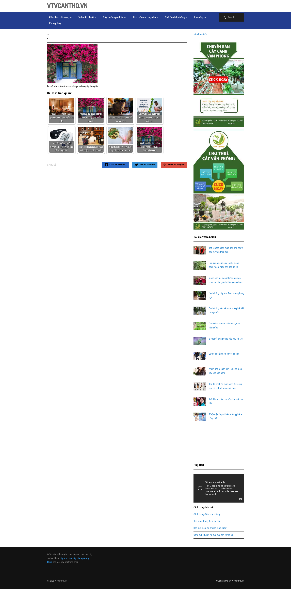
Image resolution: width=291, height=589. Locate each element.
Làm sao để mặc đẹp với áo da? (224, 353)
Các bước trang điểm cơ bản (206, 521)
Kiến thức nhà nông (59, 17)
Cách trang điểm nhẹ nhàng (206, 514)
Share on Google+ (176, 164)
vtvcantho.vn (67, 6)
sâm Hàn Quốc (200, 34)
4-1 (49, 38)
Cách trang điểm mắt (203, 507)
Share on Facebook (117, 164)
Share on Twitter (147, 164)
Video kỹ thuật (86, 17)
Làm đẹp (198, 17)
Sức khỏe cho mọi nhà (144, 17)
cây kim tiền (66, 558)
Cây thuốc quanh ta (113, 17)
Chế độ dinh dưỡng (175, 17)
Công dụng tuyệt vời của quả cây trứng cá (213, 535)
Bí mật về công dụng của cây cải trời (226, 338)
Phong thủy (55, 23)
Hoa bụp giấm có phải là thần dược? (210, 528)
